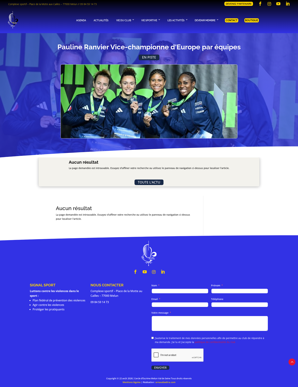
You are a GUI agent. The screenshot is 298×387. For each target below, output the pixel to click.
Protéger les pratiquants (48, 309)
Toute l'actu (149, 182)
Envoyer (160, 368)
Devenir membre (205, 20)
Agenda (81, 20)
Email (154, 299)
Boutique (251, 20)
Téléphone (217, 299)
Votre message (159, 312)
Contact (231, 20)
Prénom (215, 285)
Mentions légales (132, 382)
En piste (149, 57)
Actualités (101, 20)
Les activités (176, 20)
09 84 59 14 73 (88, 4)
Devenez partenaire (239, 3)
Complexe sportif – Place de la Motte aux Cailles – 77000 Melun (42, 4)
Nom (154, 285)
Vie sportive (149, 20)
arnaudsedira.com (165, 382)
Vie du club (123, 20)
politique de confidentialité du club (215, 342)
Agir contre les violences (48, 305)
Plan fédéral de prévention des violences (59, 300)
